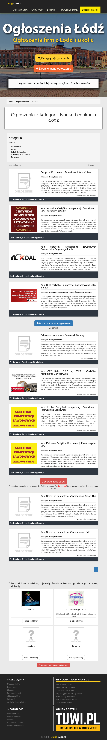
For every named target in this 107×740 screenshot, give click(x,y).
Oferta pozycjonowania (65, 696)
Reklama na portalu (64, 684)
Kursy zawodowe (55, 339)
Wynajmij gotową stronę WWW (69, 693)
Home (10, 101)
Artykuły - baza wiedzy (16, 702)
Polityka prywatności (15, 725)
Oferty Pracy (37, 9)
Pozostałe (15, 157)
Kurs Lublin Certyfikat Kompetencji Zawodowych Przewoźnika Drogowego (68, 408)
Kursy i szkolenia (55, 177)
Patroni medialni (13, 716)
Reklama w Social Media (66, 699)
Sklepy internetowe (64, 702)
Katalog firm (12, 699)
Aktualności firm (13, 696)
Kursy (13, 149)
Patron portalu (13, 713)
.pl (14, 3)
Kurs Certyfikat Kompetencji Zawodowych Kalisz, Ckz (68, 496)
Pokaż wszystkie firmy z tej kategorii (53, 665)
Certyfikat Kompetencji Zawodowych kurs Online (66, 172)
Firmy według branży (68, 9)
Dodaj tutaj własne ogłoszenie (54, 323)
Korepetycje (16, 146)
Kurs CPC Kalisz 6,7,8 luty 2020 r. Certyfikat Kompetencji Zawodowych (68, 372)
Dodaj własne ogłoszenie (54, 68)
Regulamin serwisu (15, 722)
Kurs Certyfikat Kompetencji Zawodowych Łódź (65, 532)
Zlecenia (51, 9)
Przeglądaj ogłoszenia (54, 58)
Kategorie (15, 137)
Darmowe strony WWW (66, 687)
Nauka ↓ (12, 142)
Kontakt (10, 719)
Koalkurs (17, 199)
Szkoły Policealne (18, 152)
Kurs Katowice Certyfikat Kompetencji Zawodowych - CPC (68, 444)
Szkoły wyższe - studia (20, 154)
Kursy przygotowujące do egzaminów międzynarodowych (70, 292)
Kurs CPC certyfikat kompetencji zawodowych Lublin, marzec (68, 286)
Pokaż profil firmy (31, 620)
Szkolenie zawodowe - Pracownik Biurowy (62, 335)
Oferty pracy (12, 687)
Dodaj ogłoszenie (90, 9)
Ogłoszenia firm (20, 9)
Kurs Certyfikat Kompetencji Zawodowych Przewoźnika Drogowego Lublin (68, 248)
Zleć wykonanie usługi (53, 481)
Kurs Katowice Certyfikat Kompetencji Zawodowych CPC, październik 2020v (68, 209)
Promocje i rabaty (14, 693)
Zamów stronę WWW (65, 690)
